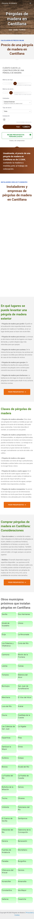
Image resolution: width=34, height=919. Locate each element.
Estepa (21, 758)
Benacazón (22, 841)
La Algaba (22, 726)
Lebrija (4, 666)
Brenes (5, 767)
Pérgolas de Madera (9, 3)
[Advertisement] (17, 222)
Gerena (5, 841)
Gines (20, 747)
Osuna (4, 715)
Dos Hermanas (24, 614)
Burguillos (22, 861)
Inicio (10, 30)
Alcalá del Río (23, 767)
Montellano (22, 850)
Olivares (21, 798)
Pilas (20, 738)
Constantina (7, 890)
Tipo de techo (7, 107)
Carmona (5, 655)
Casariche (22, 899)
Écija (4, 634)
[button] (17, 135)
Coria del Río (23, 643)
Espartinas (6, 738)
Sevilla (16, 30)
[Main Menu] (30, 3)
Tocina (4, 798)
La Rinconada (23, 634)
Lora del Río (7, 706)
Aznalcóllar (6, 881)
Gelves (21, 787)
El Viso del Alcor (24, 697)
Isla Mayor (22, 890)
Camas (21, 666)
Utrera (20, 623)
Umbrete (5, 807)
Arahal (20, 706)
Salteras (5, 899)
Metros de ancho (8, 89)
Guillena (5, 758)
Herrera (21, 870)
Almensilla (22, 881)
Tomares (5, 675)
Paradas (5, 861)
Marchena (6, 697)
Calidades (6, 98)
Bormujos (6, 686)
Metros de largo (8, 80)
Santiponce (22, 818)
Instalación (6, 116)
